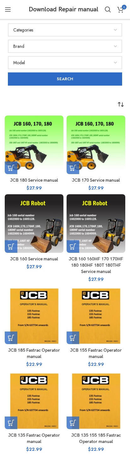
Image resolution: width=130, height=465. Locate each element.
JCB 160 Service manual (34, 259)
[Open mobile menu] (8, 9)
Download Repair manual (63, 9)
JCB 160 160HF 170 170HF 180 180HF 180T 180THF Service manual (96, 265)
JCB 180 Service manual (34, 180)
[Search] (108, 9)
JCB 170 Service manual (96, 180)
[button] (11, 168)
